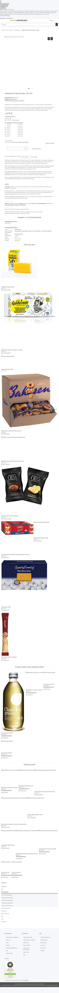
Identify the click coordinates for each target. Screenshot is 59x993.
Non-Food (3, 921)
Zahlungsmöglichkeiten (11, 948)
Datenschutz (10, 18)
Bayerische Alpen (19, 234)
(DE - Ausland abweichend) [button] (21, 142)
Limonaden (4, 911)
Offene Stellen (9, 953)
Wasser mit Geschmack (7, 905)
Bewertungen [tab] (34, 157)
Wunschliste (43, 942)
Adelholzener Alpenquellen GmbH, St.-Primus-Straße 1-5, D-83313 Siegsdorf (33, 231)
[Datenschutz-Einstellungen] (0, 1)
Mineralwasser (13, 99)
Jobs (7, 950)
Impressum (2, 18)
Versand (17, 120)
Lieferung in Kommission (29, 940)
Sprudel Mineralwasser (7, 900)
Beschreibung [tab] (25, 157)
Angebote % (4, 886)
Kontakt (8, 945)
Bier (2, 916)
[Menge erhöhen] (26, 151)
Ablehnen (3, 8)
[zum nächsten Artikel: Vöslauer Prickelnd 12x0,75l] (43, 30)
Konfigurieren (4, 6)
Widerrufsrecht (27, 945)
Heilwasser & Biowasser (7, 903)
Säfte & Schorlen (5, 913)
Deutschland (18, 229)
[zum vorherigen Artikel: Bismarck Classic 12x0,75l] (40, 30)
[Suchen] (57, 24)
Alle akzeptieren (4, 4)
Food (2, 919)
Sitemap (42, 950)
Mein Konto (43, 948)
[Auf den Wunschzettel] (52, 38)
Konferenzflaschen (5, 908)
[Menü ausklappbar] (6, 20)
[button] (45, 20)
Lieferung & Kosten (27, 937)
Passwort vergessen (45, 937)
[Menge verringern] (6, 148)
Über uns (8, 940)
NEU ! (2, 889)
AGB (24, 954)
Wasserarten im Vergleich (12, 937)
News (7, 942)
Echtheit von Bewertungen (26, 948)
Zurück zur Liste (4, 30)
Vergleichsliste (43, 940)
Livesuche (42, 945)
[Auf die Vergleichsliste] (49, 38)
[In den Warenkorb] (6, 35)
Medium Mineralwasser (7, 897)
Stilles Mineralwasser (7, 895)
